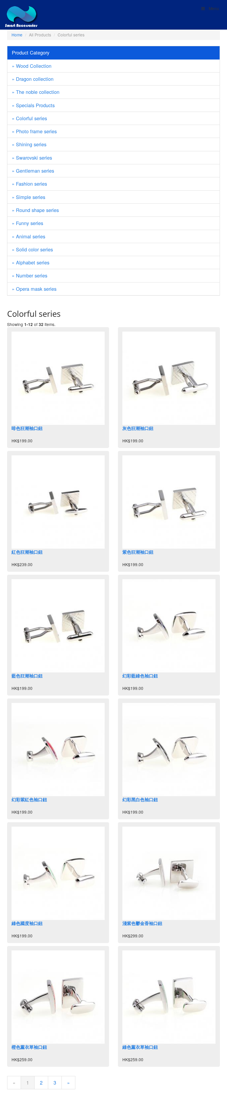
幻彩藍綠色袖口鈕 (140, 675)
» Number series (29, 275)
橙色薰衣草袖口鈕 (29, 1047)
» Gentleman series (33, 170)
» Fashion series (29, 183)
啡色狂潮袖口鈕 (27, 428)
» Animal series (28, 236)
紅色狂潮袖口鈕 (27, 552)
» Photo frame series (34, 131)
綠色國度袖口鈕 (27, 923)
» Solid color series (32, 249)
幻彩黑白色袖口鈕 (140, 799)
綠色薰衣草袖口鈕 (140, 1047)
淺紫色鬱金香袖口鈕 (142, 923)
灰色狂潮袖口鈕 (137, 428)
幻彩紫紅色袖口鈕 (29, 799)
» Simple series (28, 196)
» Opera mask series (34, 288)
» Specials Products (33, 105)
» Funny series (27, 223)
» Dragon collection (32, 78)
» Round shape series (35, 209)
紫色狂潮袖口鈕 (137, 552)
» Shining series (29, 144)
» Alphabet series (30, 262)
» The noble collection (35, 91)
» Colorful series (29, 118)
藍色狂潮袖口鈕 (27, 675)
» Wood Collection (31, 65)
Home (17, 35)
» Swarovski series (32, 157)
